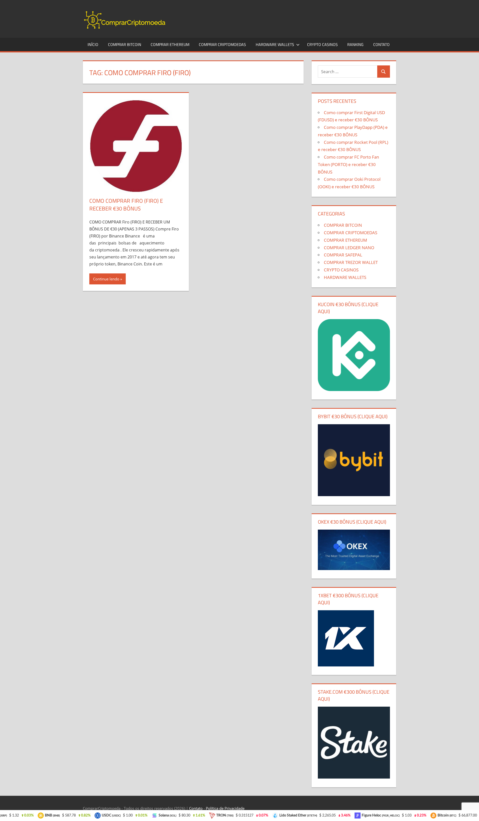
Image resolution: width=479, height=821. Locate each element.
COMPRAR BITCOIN (124, 44)
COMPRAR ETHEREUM (170, 44)
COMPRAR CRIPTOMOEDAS (222, 44)
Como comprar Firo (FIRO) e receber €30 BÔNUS (126, 205)
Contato (196, 808)
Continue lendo (106, 278)
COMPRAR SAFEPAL (343, 255)
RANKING (355, 44)
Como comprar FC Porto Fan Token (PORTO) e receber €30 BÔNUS (348, 164)
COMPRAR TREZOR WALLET (351, 262)
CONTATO (381, 44)
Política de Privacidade (225, 808)
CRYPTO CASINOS (322, 44)
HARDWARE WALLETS (275, 44)
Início (93, 44)
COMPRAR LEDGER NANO (349, 247)
